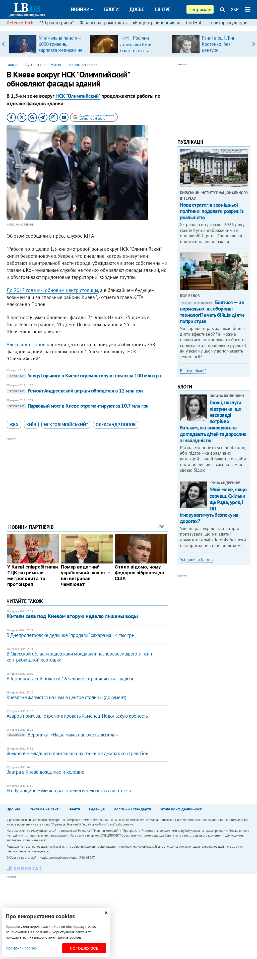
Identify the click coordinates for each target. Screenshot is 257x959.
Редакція (97, 808)
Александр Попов (26, 344)
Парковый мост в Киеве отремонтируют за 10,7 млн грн (79, 405)
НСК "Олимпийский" (77, 96)
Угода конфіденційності (181, 808)
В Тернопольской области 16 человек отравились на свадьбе (71, 678)
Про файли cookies (21, 948)
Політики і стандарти (132, 808)
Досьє (137, 9)
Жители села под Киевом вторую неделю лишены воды (72, 616)
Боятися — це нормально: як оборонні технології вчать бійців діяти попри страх (212, 312)
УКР (235, 9)
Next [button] (253, 44)
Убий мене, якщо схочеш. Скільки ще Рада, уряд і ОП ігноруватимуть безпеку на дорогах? (213, 505)
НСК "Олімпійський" (66, 424)
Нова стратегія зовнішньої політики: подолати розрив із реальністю (212, 211)
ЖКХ (14, 424)
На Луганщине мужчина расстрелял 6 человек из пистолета (69, 790)
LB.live (163, 9)
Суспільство (35, 64)
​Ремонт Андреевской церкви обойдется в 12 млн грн (76, 390)
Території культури (228, 23)
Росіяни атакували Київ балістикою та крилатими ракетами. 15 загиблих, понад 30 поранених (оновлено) (143, 53)
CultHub (194, 23)
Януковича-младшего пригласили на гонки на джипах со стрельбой (78, 753)
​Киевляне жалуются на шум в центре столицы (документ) (66, 697)
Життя (55, 64)
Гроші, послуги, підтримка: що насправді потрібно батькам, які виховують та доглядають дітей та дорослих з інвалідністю (213, 421)
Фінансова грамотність (103, 23)
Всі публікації (193, 370)
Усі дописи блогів (196, 559)
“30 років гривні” (56, 23)
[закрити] (106, 912)
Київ (31, 424)
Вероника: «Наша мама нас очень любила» (63, 734)
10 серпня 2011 (77, 65)
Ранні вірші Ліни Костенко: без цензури (218, 44)
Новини (80, 9)
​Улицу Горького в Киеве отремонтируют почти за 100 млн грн (85, 375)
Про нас (14, 808)
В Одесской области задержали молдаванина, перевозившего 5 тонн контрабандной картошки (79, 656)
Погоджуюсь (84, 948)
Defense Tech (20, 23)
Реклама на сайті (44, 808)
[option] (47, 44)
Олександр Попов (116, 424)
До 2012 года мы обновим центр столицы (52, 290)
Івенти (74, 808)
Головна (14, 64)
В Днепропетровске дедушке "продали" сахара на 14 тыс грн (71, 635)
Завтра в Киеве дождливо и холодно (46, 772)
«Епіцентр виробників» (156, 23)
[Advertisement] (87, 477)
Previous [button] (3, 44)
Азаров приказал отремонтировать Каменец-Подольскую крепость (77, 716)
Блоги (111, 9)
